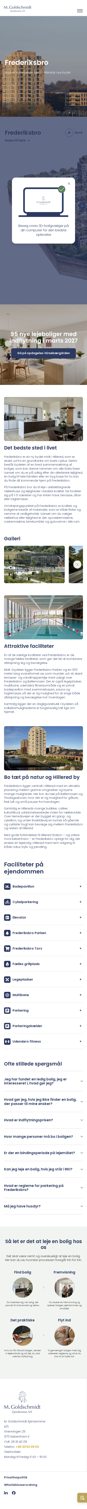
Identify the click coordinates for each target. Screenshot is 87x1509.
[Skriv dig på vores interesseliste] (82, 1498)
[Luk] (69, 183)
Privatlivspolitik (15, 1477)
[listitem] (43, 1081)
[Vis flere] (77, 564)
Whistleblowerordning (20, 1485)
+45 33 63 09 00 (27, 1447)
